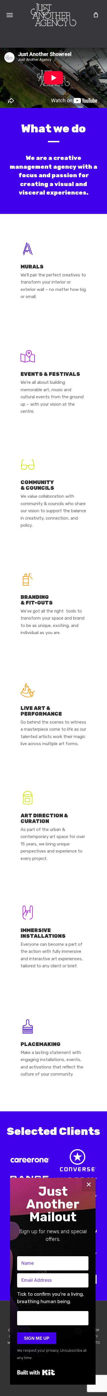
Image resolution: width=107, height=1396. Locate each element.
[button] (10, 15)
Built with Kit (36, 1372)
